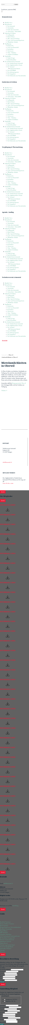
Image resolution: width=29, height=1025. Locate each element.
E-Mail (2, 980)
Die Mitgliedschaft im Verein (14, 65)
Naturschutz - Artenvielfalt (14, 31)
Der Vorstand (10, 67)
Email (2, 1019)
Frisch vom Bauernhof (13, 47)
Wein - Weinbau (11, 53)
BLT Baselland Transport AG (7, 938)
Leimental (4, 355)
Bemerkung (3, 1022)
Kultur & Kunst (10, 37)
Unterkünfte (8, 56)
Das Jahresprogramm (13, 72)
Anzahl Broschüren (5, 969)
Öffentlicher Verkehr (12, 42)
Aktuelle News (8, 22)
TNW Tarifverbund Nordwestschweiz (10, 936)
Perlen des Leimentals (13, 30)
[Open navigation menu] (1, 11)
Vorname (3, 971)
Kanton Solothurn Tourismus (7, 924)
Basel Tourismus (4, 925)
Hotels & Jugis (11, 58)
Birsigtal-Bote (3, 927)
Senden (2, 1024)
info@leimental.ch (7, 462)
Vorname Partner (4, 1007)
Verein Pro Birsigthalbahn (6, 947)
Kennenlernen (8, 24)
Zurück (3, 492)
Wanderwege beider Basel (7, 945)
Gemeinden (10, 28)
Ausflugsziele (10, 35)
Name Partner (3, 1011)
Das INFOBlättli (11, 70)
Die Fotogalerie (11, 74)
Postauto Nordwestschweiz (7, 940)
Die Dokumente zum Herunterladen (16, 76)
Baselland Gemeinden (6, 929)
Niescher (2, 950)
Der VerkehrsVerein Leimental (12, 61)
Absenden (2, 982)
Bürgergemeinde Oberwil (19, 383)
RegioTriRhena (3, 931)
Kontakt (4, 341)
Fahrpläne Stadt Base (5, 934)
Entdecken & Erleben (10, 33)
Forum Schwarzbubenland (14, 927)
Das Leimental (11, 26)
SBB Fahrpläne (4, 932)
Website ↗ (4, 390)
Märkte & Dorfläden (12, 54)
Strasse (2, 975)
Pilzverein (2, 952)
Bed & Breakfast (11, 60)
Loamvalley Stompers (5, 948)
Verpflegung (8, 44)
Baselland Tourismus (5, 922)
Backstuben (10, 49)
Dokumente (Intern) (15, 68)
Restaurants (10, 45)
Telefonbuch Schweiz (5, 941)
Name (2, 973)
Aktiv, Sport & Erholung (13, 38)
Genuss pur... (10, 51)
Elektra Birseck (4, 943)
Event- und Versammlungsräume (15, 40)
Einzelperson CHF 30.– (11, 999)
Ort (1, 978)
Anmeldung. (15, 905)
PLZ (1, 976)
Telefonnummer (4, 1018)
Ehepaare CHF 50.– (10, 1001)
